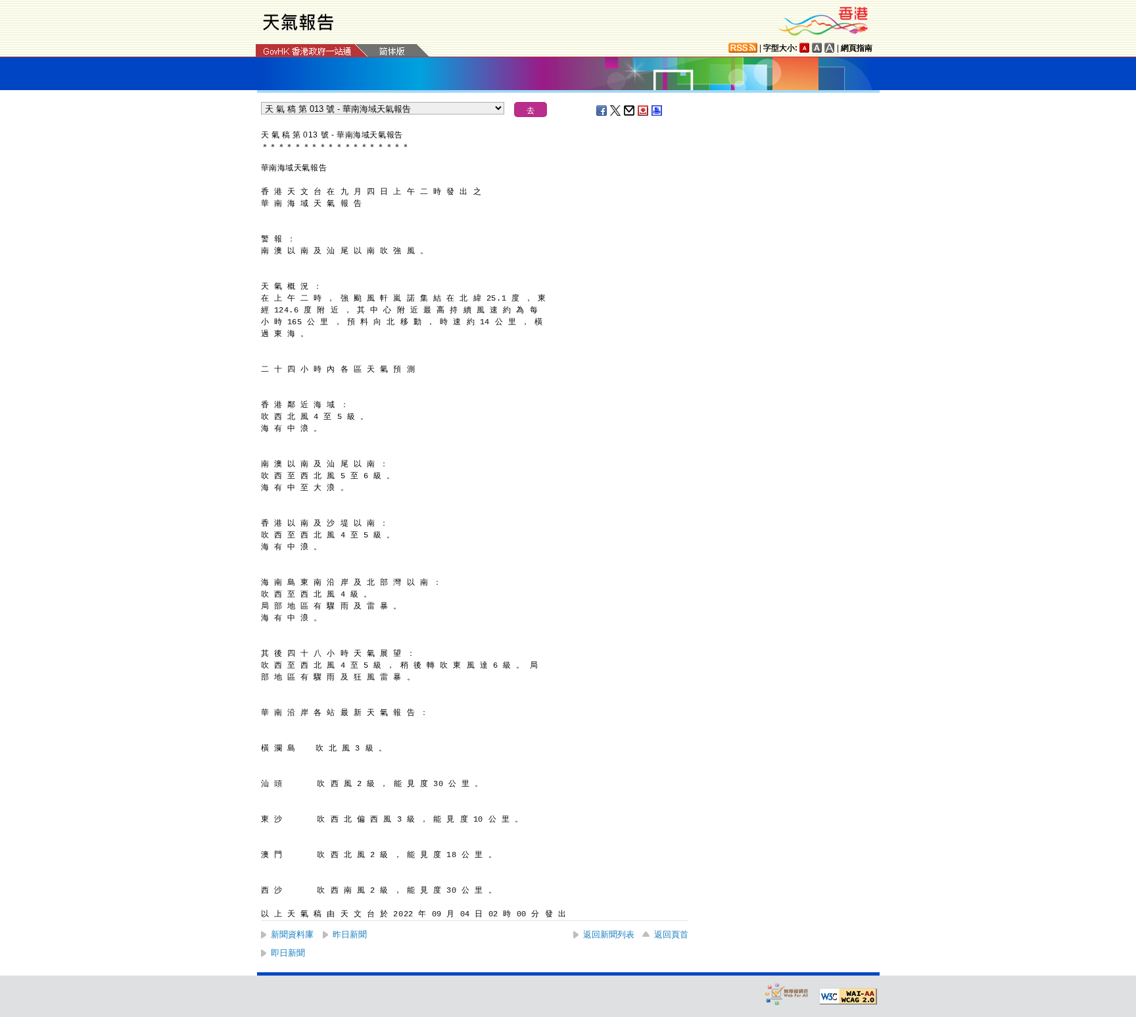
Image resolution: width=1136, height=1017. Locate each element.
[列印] (657, 110)
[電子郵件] (630, 110)
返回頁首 (671, 934)
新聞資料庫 (292, 934)
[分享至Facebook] (602, 110)
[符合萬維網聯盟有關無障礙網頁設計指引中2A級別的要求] (848, 996)
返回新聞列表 (608, 934)
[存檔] (644, 110)
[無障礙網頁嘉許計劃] (787, 993)
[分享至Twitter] (616, 110)
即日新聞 (288, 953)
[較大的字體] (817, 48)
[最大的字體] (829, 48)
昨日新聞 (350, 934)
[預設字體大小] (804, 48)
